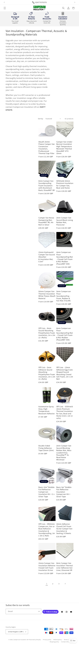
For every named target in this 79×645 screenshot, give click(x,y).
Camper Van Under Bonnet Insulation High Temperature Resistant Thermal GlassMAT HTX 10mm (64, 148)
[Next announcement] (75, 2)
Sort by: (40, 119)
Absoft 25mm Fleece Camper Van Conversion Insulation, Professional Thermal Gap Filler (46, 148)
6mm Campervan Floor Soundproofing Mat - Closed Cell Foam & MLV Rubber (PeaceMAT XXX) (64, 334)
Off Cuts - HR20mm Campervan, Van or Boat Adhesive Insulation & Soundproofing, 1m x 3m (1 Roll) (46, 530)
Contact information (67, 642)
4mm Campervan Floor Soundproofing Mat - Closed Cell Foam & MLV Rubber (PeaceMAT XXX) (64, 258)
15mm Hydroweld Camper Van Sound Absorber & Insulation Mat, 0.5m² (46, 257)
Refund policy (57, 639)
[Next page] (65, 583)
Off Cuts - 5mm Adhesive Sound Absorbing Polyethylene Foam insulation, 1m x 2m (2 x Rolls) (46, 373)
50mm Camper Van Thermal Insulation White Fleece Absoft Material (46, 294)
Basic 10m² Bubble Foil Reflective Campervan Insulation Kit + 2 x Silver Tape (46, 492)
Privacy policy (47, 639)
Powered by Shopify (35, 639)
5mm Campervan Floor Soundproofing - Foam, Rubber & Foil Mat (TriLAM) (63, 296)
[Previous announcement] (4, 2)
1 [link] (46, 583)
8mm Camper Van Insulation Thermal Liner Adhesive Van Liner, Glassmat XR (64, 566)
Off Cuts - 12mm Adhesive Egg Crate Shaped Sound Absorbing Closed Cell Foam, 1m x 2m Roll (64, 373)
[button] (4, 8)
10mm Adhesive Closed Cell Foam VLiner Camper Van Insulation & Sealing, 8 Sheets (64, 528)
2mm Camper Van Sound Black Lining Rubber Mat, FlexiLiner (64, 221)
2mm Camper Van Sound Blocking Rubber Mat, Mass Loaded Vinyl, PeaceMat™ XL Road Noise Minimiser (63, 452)
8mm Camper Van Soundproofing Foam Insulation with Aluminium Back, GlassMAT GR (46, 185)
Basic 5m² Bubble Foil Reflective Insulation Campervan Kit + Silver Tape (63, 492)
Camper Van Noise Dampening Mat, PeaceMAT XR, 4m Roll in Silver (46, 221)
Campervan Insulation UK (20, 639)
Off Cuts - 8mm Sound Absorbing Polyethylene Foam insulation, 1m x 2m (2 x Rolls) (46, 333)
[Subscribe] (38, 611)
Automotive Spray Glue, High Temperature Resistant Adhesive (46, 410)
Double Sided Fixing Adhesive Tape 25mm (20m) (46, 447)
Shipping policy (54, 642)
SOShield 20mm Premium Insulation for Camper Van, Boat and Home (64, 184)
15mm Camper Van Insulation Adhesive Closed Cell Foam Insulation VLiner (46, 566)
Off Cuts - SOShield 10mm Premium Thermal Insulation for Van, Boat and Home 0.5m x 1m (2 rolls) (64, 412)
